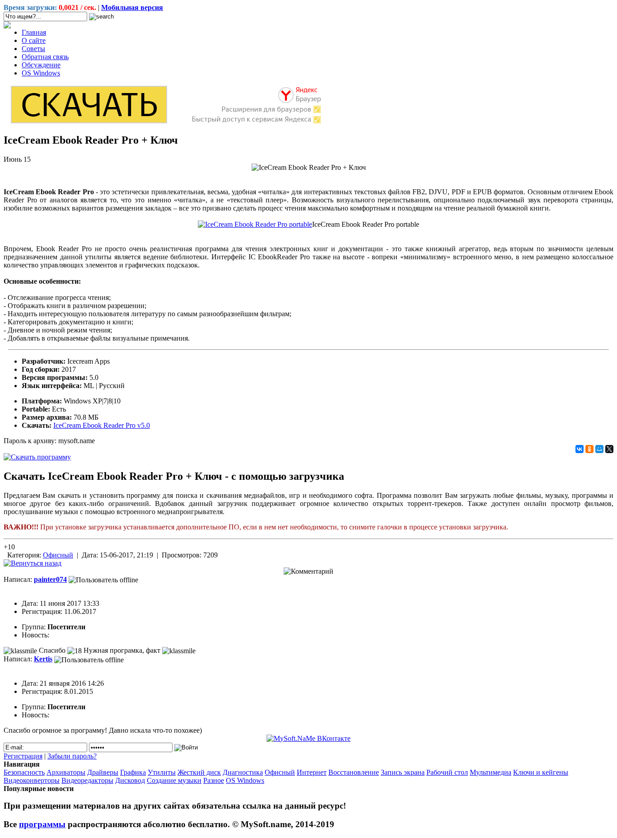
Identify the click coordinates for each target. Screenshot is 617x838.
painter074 (50, 579)
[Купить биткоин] (7, 26)
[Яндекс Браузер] (165, 122)
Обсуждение (41, 65)
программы (42, 824)
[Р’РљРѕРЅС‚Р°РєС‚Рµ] (579, 449)
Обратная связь (45, 57)
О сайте (34, 40)
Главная (34, 32)
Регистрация (23, 756)
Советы (33, 48)
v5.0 (101, 425)
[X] (609, 449)
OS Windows (41, 73)
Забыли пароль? (72, 756)
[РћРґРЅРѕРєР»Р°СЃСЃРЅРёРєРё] (589, 449)
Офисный (58, 555)
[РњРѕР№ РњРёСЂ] (599, 449)
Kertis (43, 659)
